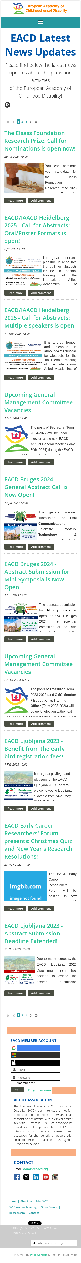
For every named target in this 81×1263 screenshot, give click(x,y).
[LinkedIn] (36, 1177)
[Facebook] (17, 1177)
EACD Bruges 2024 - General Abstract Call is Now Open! (36, 487)
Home (12, 1201)
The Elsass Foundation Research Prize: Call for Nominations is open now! (39, 140)
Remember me (25, 1083)
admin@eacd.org (35, 1169)
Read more (15, 200)
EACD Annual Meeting (23, 1207)
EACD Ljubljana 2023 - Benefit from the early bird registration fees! (34, 748)
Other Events (49, 1207)
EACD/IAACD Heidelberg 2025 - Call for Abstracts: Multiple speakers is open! (40, 317)
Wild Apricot (38, 1255)
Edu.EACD (42, 1201)
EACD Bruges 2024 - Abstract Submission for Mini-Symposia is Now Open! (37, 575)
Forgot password (40, 1090)
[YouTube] (45, 1177)
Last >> (38, 121)
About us (26, 1201)
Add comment (41, 200)
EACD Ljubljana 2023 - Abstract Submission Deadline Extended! (33, 933)
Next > (31, 121)
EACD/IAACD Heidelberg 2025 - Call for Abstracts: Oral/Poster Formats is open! (37, 229)
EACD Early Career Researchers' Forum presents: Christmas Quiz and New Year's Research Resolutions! (38, 841)
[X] (26, 1177)
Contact (34, 1213)
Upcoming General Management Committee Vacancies (38, 402)
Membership (17, 1213)
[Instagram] (55, 1177)
